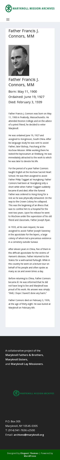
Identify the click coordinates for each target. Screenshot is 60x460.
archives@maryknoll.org (29, 434)
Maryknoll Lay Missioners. (27, 364)
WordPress (30, 456)
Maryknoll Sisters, (16, 359)
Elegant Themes (29, 453)
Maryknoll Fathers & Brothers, (24, 355)
